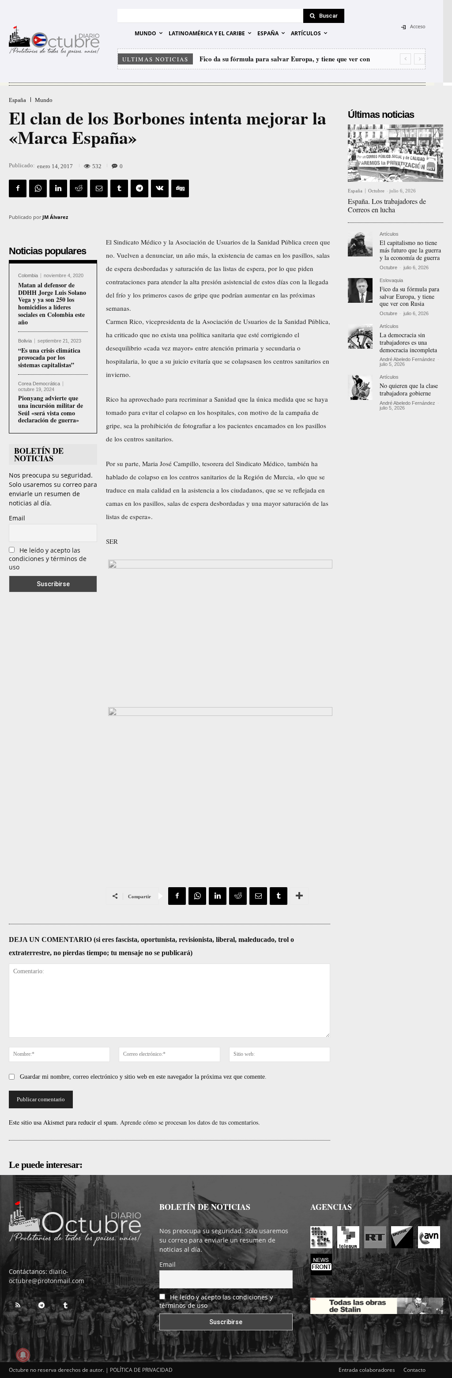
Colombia (28, 275)
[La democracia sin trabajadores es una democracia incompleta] (360, 336)
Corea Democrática (39, 383)
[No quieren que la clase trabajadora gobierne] (360, 387)
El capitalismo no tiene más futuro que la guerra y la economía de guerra (410, 250)
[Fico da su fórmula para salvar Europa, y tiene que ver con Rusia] (360, 290)
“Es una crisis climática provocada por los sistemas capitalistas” (49, 358)
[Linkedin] (58, 188)
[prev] (405, 58)
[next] (419, 58)
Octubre (376, 190)
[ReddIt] (78, 188)
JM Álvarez (55, 217)
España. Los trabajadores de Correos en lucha (387, 205)
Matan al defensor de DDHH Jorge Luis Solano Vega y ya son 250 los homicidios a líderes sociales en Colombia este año (52, 303)
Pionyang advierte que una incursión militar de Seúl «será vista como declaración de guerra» (50, 409)
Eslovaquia (391, 280)
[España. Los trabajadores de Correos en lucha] (395, 153)
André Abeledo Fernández (407, 359)
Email (17, 518)
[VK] (160, 188)
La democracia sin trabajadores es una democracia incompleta (408, 342)
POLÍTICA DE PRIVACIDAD (141, 1370)
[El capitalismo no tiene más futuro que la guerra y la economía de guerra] (360, 244)
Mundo (44, 100)
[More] (299, 896)
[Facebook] (17, 188)
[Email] (99, 188)
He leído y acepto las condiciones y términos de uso (48, 558)
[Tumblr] (119, 188)
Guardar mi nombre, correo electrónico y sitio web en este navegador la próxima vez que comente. (143, 1076)
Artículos (389, 234)
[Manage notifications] (23, 1355)
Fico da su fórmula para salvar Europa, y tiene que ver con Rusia (409, 296)
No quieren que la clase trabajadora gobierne (409, 389)
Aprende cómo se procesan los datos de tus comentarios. (190, 1122)
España (17, 100)
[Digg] (180, 188)
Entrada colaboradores (367, 1370)
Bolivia (25, 341)
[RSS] (17, 1305)
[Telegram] (139, 188)
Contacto (414, 1370)
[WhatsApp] (38, 188)
